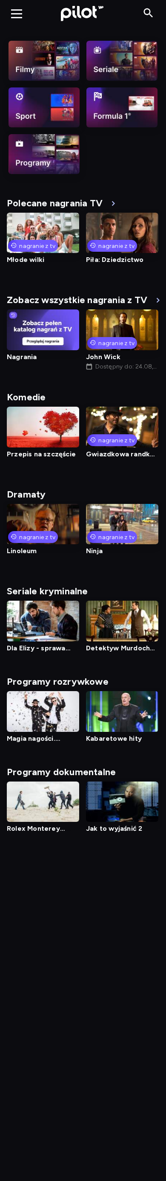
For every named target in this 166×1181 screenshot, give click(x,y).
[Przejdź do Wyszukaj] (148, 13)
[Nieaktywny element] (44, 61)
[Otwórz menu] (16, 13)
